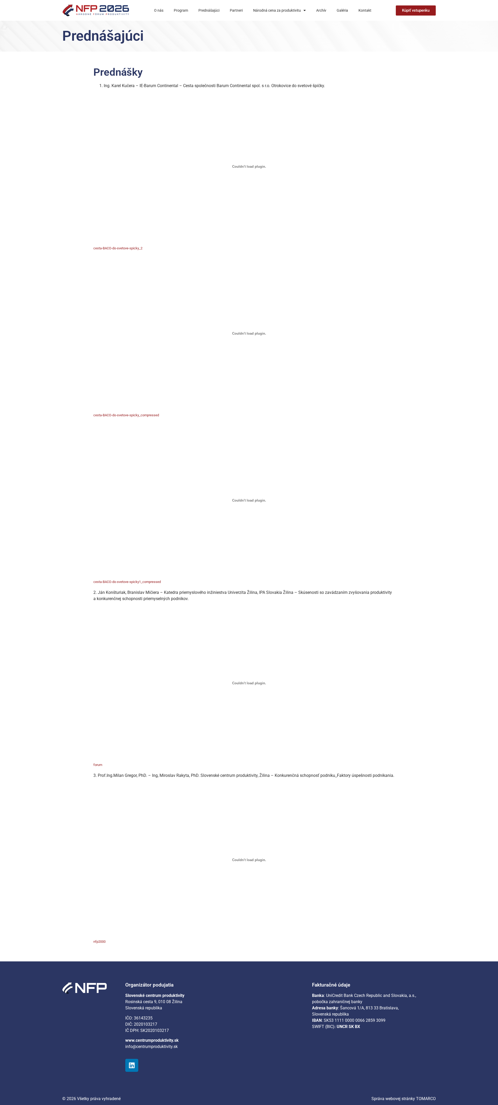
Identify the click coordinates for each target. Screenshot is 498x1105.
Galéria (342, 10)
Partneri (236, 10)
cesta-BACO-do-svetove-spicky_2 (117, 248)
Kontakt (364, 10)
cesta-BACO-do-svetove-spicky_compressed (126, 415)
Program (181, 10)
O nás (158, 10)
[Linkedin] (131, 1065)
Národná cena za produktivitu (277, 10)
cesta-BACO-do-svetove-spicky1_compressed (127, 582)
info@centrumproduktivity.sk (151, 1046)
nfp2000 (99, 942)
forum (97, 765)
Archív (321, 10)
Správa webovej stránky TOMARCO (403, 1098)
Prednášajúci (208, 10)
